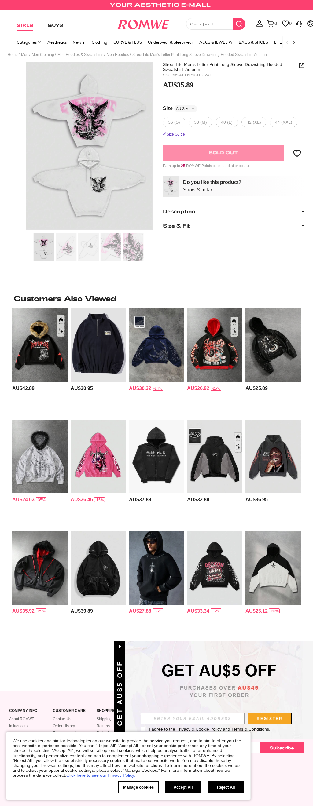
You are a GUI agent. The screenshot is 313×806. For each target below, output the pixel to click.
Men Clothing (43, 55)
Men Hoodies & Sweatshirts (80, 55)
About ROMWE (21, 719)
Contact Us (62, 719)
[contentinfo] (23, 388)
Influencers (18, 726)
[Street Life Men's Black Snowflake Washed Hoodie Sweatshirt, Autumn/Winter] (156, 456)
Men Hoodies (118, 55)
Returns (103, 726)
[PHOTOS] (89, 146)
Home (13, 55)
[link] (156, 7)
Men (24, 55)
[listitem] (40, 361)
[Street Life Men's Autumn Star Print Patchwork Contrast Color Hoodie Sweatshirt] (273, 567)
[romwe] (143, 23)
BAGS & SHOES (253, 42)
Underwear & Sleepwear (170, 42)
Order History (64, 726)
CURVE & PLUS (127, 42)
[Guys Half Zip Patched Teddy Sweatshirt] (98, 345)
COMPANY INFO (23, 711)
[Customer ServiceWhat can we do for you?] (299, 23)
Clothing (99, 42)
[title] (156, 298)
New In (79, 42)
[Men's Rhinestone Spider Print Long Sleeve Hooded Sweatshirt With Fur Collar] (40, 456)
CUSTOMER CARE (69, 711)
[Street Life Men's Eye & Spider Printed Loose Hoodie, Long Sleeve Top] (214, 345)
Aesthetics (57, 42)
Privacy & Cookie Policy (199, 729)
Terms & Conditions (250, 729)
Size (176, 108)
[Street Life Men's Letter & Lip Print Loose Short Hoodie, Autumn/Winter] (214, 567)
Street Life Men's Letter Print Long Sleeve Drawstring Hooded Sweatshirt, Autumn (222, 67)
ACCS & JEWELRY (216, 42)
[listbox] (259, 23)
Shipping (104, 719)
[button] (297, 153)
